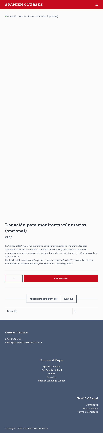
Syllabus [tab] (68, 299)
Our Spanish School (51, 370)
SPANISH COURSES (24, 4)
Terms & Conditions (87, 411)
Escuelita (51, 377)
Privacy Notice (90, 408)
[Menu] (96, 4)
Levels (51, 373)
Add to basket (61, 278)
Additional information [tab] (43, 299)
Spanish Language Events (51, 380)
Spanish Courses (51, 366)
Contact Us (92, 404)
